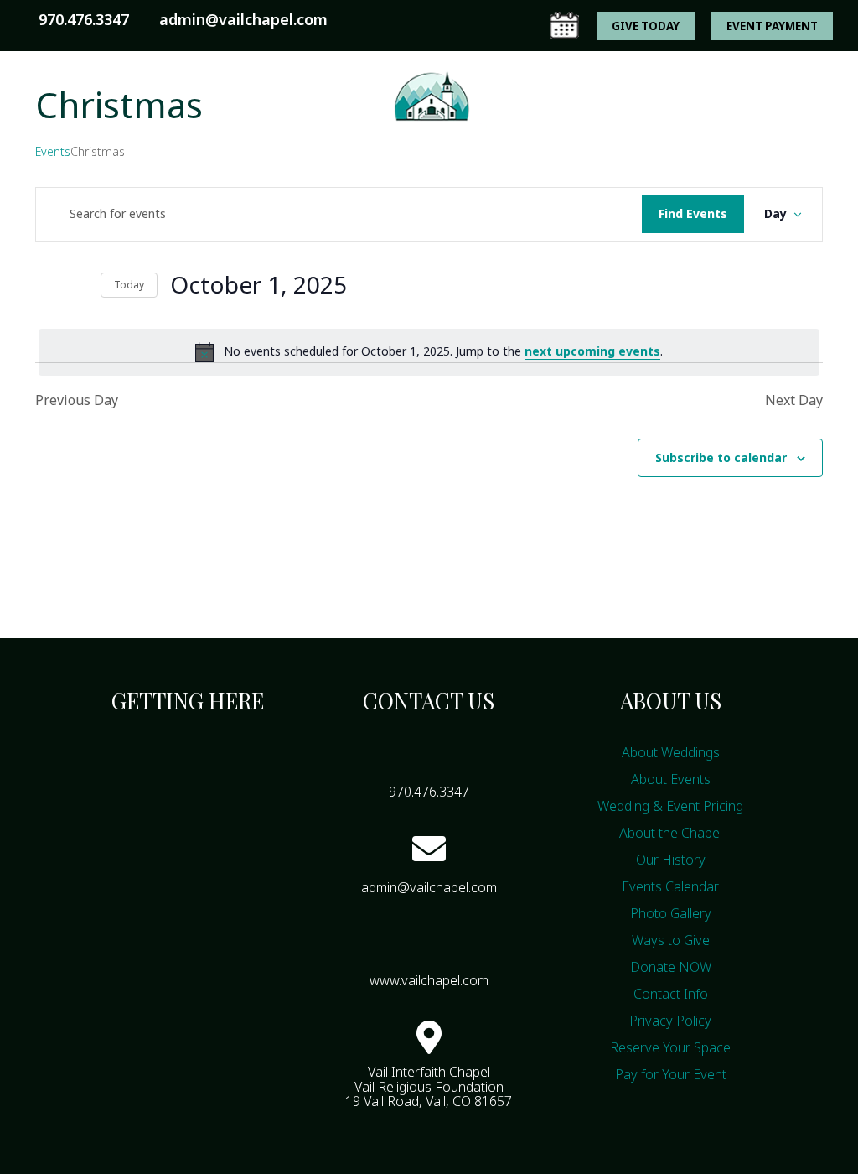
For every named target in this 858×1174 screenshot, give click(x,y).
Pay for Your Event (670, 1074)
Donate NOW (670, 967)
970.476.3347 (84, 19)
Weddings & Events (420, 167)
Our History (671, 859)
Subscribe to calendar (721, 457)
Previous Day (76, 400)
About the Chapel (670, 832)
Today (129, 285)
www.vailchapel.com (429, 980)
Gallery (691, 167)
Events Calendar (584, 167)
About (143, 167)
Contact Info (670, 993)
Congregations (259, 167)
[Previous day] (45, 285)
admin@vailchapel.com (429, 887)
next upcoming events (592, 351)
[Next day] (78, 285)
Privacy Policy (670, 1020)
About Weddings (671, 752)
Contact (485, 198)
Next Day (794, 400)
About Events (671, 779)
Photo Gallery (670, 913)
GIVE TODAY (646, 26)
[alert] (429, 352)
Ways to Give (388, 198)
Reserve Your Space (670, 1047)
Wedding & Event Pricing (670, 806)
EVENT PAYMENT (772, 26)
